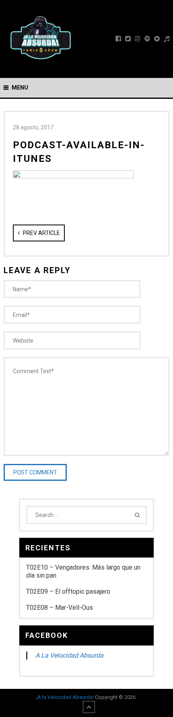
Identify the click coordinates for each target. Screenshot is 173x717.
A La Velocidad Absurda (69, 655)
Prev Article (41, 233)
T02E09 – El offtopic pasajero (68, 591)
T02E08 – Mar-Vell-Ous (59, 607)
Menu (20, 87)
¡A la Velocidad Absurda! (65, 697)
